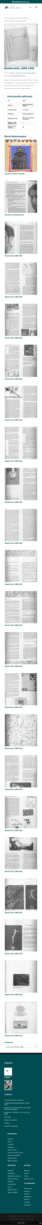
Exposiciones (12, 1184)
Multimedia (27, 1196)
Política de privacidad (10, 1126)
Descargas (27, 1205)
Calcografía (11, 1173)
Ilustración (11, 1147)
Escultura (10, 1144)
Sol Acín (26, 1194)
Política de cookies (10, 1120)
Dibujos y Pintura (13, 1179)
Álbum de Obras (13, 1161)
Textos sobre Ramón (14, 1155)
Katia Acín (12, 1165)
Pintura (10, 1141)
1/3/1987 (25, 110)
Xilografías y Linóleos (14, 1176)
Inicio (6, 18)
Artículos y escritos (21, 73)
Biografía (10, 1139)
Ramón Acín (28, 1188)
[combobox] (21, 1046)
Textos (10, 1187)
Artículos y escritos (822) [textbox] (20, 1047)
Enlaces (26, 1199)
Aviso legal (7, 1117)
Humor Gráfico (12, 1150)
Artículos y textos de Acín (15, 1152)
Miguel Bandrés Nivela (18, 76)
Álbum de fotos (12, 1158)
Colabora (27, 1202)
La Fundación (29, 1183)
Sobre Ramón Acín (15, 18)
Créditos (6, 1123)
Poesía (26, 1173)
